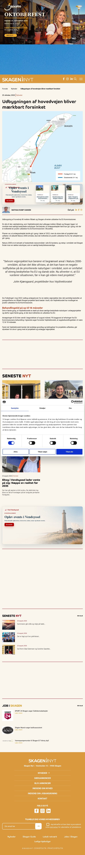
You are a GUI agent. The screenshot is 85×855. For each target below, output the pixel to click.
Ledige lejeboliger (42, 841)
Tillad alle (69, 452)
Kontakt (42, 798)
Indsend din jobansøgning (42, 793)
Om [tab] (70, 408)
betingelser (54, 827)
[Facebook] (78, 210)
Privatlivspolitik (55, 848)
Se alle (80, 616)
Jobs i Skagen (70, 836)
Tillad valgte (42, 452)
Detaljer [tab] (43, 408)
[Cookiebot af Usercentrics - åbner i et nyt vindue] (72, 402)
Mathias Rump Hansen (21, 210)
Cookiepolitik (40, 848)
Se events (10, 200)
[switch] (32, 443)
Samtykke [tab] (15, 408)
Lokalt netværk (50, 836)
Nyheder (14, 89)
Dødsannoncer (42, 778)
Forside (5, 89)
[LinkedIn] (76, 210)
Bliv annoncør (42, 783)
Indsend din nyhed (43, 788)
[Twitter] (81, 210)
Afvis (16, 452)
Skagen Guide (29, 836)
